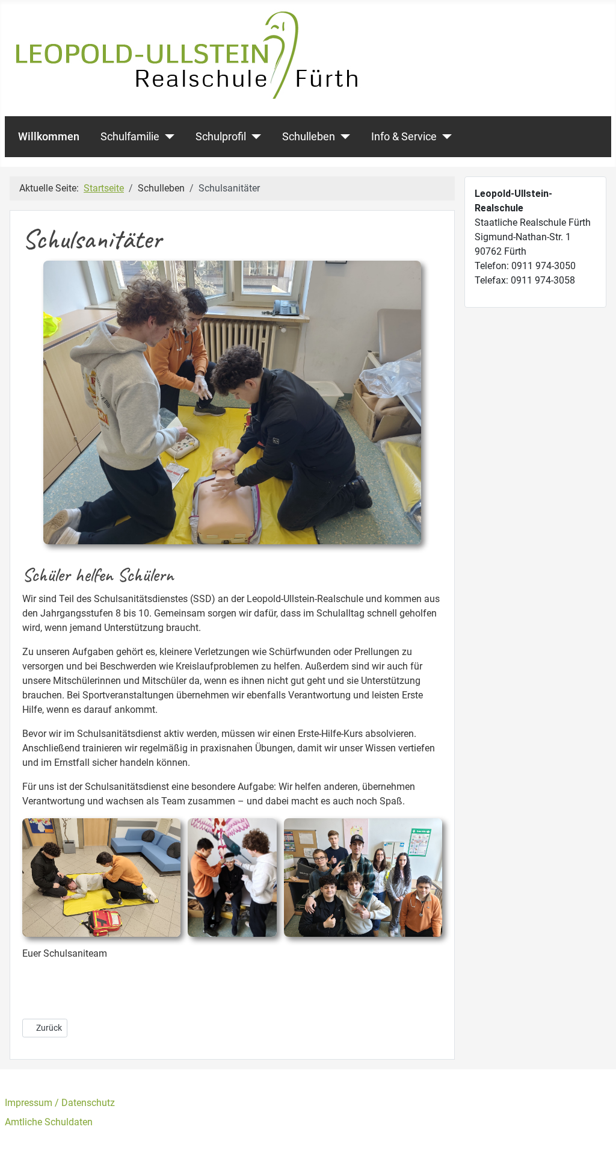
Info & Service (404, 137)
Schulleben (308, 137)
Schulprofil (221, 137)
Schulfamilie (129, 137)
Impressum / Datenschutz (60, 1102)
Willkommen (48, 137)
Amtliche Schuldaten (49, 1122)
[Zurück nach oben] (595, 1133)
